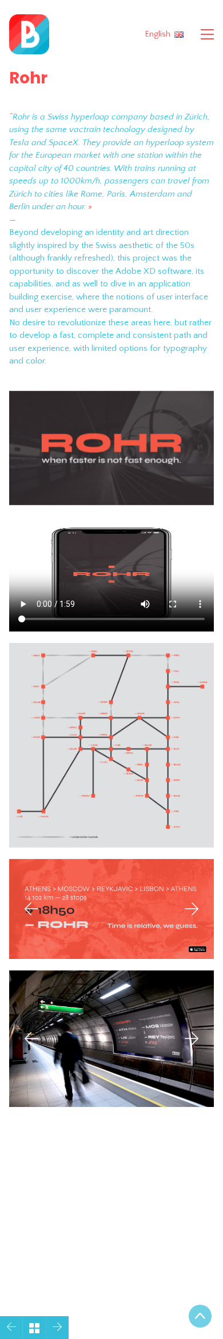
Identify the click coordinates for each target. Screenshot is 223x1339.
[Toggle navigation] (207, 34)
